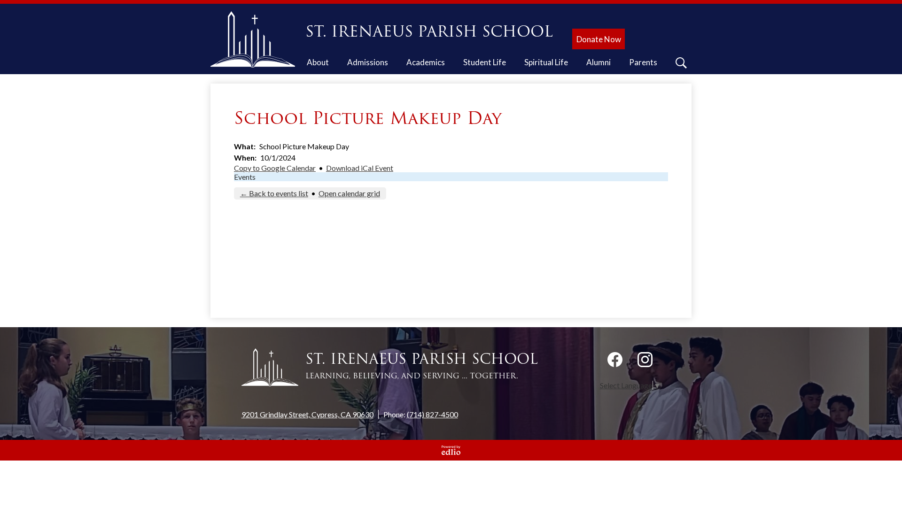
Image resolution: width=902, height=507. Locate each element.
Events (245, 176)
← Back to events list (274, 193)
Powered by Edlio (451, 450)
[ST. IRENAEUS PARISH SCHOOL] (256, 39)
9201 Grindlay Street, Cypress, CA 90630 (307, 414)
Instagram (645, 359)
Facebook (615, 359)
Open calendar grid (349, 193)
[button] (318, 63)
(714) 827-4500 (432, 414)
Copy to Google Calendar (275, 167)
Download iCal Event (359, 167)
